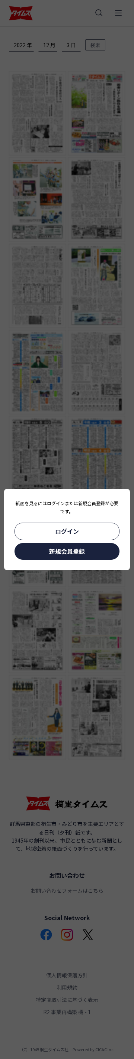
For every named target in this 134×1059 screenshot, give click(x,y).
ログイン (67, 531)
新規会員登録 (67, 551)
